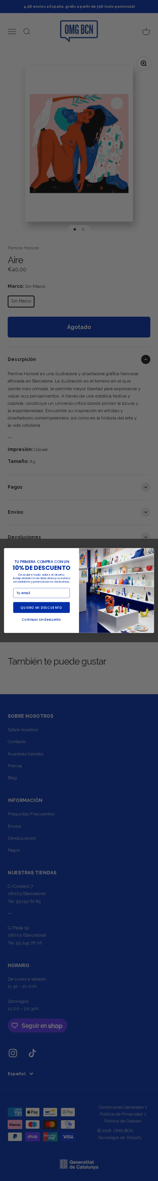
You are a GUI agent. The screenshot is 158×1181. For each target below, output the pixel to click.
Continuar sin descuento (41, 620)
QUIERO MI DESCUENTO (41, 607)
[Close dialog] (150, 552)
